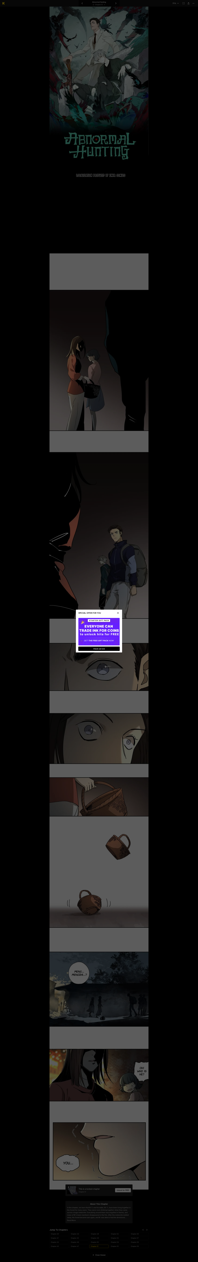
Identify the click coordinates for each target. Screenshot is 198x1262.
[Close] (118, 613)
